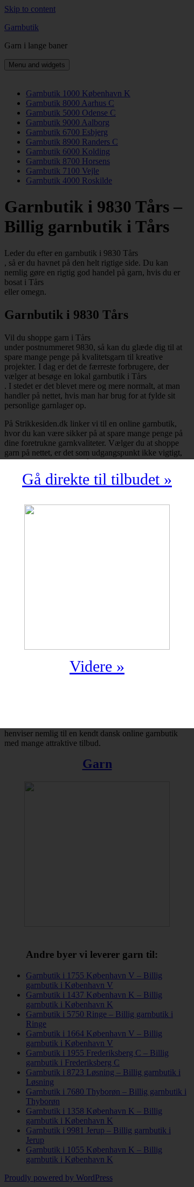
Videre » (97, 666)
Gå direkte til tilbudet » (97, 479)
